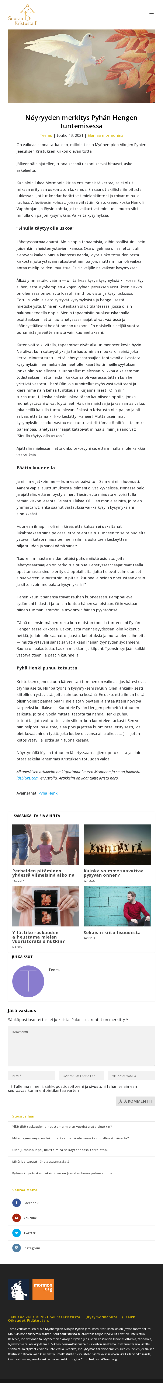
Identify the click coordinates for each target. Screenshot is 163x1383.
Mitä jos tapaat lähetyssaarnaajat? (40, 1161)
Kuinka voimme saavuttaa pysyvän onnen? (114, 873)
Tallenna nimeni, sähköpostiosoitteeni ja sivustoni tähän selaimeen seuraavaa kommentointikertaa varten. (72, 1088)
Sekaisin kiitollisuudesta (112, 932)
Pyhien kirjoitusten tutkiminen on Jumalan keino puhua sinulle (62, 1173)
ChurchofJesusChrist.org (99, 1359)
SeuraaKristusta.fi (66, 1334)
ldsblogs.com (28, 778)
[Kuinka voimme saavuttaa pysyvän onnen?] (117, 844)
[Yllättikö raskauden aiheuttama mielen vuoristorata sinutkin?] (45, 906)
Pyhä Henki (48, 793)
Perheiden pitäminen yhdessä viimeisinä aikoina (43, 873)
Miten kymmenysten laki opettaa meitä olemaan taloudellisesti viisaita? (70, 1138)
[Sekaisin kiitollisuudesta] (117, 906)
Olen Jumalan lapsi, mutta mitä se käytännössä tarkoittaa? (60, 1150)
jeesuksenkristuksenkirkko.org (53, 1359)
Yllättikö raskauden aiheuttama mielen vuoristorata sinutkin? (38, 937)
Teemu (46, 135)
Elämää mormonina (105, 135)
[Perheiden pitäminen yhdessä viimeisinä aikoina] (45, 844)
